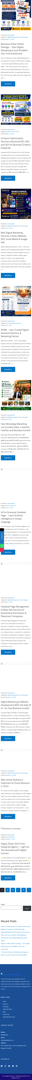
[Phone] (2, 550)
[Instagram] (5, 1066)
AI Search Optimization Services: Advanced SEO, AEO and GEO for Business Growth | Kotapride (16, 143)
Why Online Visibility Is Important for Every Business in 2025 (15, 783)
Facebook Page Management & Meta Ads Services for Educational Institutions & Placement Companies (15, 611)
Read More (8, 84)
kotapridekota (11, 35)
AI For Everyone (11, 505)
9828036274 (4, 1035)
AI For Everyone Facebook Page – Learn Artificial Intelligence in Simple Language (13, 517)
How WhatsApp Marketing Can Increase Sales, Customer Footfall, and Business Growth (15, 427)
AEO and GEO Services (13, 131)
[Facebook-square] (1, 1066)
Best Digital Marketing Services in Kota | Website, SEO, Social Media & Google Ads (14, 237)
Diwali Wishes (11, 837)
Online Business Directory (14, 323)
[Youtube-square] (16, 1066)
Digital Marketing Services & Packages (17, 37)
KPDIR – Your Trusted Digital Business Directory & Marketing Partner (15, 333)
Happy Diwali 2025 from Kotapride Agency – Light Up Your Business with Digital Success (15, 848)
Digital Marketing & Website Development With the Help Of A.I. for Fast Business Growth (16, 705)
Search (3, 904)
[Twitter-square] (9, 1066)
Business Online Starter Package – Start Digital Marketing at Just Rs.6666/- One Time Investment (15, 48)
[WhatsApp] (2, 546)
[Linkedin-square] (13, 1066)
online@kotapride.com (7, 1040)
